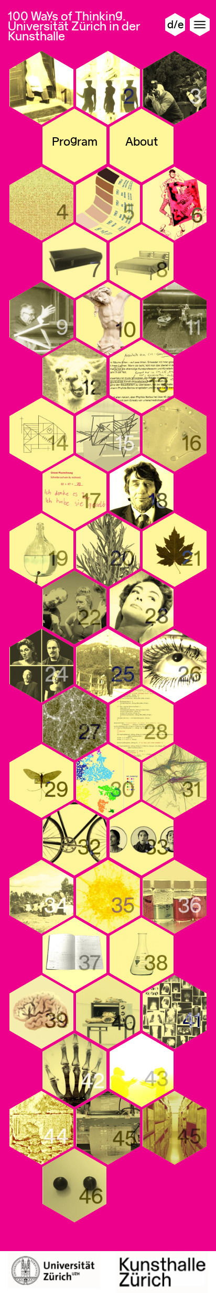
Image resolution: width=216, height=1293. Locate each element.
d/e (175, 24)
